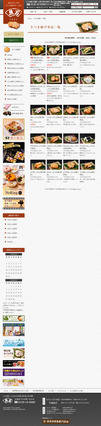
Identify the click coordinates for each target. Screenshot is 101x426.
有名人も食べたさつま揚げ (15, 68)
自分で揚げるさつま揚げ (14, 90)
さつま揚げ (37, 18)
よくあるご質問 (76, 11)
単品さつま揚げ (12, 99)
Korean (94, 4)
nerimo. (9, 55)
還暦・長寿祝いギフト (14, 77)
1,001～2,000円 (12, 220)
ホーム (30, 18)
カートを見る (14, 34)
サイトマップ (62, 391)
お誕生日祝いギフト (13, 72)
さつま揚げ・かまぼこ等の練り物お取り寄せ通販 (18, 396)
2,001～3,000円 (12, 224)
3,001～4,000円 (12, 228)
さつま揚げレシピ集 (76, 391)
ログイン (14, 40)
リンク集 (51, 391)
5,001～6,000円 (12, 237)
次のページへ (77, 42)
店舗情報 (62, 11)
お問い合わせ (91, 11)
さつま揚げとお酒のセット (15, 81)
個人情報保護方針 (38, 391)
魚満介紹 (88, 4)
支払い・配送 (48, 11)
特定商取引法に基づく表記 (20, 391)
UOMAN (74, 4)
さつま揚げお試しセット (14, 94)
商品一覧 (33, 11)
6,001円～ (10, 242)
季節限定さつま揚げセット (15, 64)
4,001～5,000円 (12, 233)
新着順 (94, 38)
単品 (44, 18)
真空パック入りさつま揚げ (15, 86)
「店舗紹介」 (19, 310)
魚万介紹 (81, 4)
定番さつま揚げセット (14, 59)
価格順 (88, 38)
